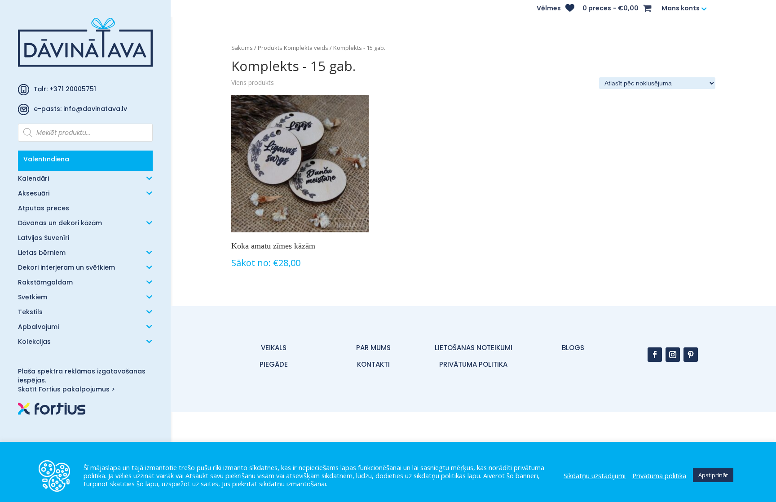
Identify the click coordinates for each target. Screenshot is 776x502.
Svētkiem (32, 298)
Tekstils (30, 312)
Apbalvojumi (38, 327)
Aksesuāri (33, 194)
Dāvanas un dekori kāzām (60, 223)
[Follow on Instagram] (673, 354)
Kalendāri (33, 179)
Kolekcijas (34, 342)
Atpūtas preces (43, 209)
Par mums (373, 347)
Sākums (242, 48)
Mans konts (680, 9)
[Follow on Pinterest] (690, 354)
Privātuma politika (659, 475)
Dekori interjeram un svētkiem (66, 268)
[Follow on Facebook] (655, 354)
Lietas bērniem (42, 253)
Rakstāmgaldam (45, 283)
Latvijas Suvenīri (43, 238)
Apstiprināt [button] (713, 475)
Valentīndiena (46, 159)
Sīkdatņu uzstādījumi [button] (595, 475)
